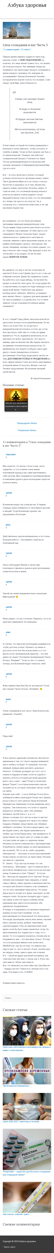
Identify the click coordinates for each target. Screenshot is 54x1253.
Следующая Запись (27, 430)
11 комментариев (11, 49)
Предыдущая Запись (27, 423)
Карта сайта (9, 1247)
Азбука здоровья (27, 5)
